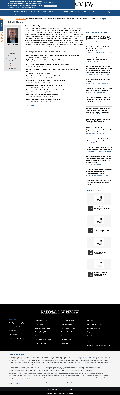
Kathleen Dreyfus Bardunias (95, 114)
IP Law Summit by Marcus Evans (100, 252)
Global (63, 336)
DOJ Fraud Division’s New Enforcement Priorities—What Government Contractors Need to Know (99, 171)
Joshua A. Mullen (92, 151)
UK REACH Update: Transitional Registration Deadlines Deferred (96, 59)
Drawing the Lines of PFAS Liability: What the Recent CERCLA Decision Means (55, 18)
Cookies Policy (12, 9)
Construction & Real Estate (43, 339)
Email (13, 66)
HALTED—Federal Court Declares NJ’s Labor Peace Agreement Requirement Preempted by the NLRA (98, 99)
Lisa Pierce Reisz (107, 52)
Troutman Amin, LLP (12, 51)
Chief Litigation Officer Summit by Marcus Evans (102, 231)
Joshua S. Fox (100, 103)
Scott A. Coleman (92, 83)
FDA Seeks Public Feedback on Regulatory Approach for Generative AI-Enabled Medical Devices (99, 130)
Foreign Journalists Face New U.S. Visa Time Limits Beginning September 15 (99, 89)
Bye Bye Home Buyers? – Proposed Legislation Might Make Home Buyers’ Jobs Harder (52, 70)
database (46, 359)
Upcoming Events (93, 190)
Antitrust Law (39, 324)
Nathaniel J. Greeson (102, 175)
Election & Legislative (67, 320)
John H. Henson (12, 44)
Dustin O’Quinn (92, 92)
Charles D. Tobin (101, 92)
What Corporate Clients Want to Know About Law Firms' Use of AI (98, 120)
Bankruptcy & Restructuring (43, 328)
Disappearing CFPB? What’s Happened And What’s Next (44, 99)
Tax (88, 341)
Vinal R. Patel (91, 133)
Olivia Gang (91, 122)
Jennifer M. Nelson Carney (95, 52)
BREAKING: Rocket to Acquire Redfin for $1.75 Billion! (44, 85)
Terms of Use (81, 357)
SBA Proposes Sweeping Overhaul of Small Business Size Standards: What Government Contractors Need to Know (99, 38)
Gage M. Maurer (107, 114)
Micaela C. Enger (100, 133)
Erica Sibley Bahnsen (105, 74)
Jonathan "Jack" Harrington (95, 164)
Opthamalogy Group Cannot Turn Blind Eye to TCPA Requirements (48, 60)
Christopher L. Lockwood (104, 151)
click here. (18, 383)
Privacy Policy (90, 357)
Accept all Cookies (49, 2)
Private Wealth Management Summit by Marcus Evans (102, 208)
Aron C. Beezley (92, 175)
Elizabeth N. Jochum (93, 41)
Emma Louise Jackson (94, 61)
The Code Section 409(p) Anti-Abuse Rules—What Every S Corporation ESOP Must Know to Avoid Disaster (98, 110)
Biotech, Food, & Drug (41, 332)
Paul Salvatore (92, 103)
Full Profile (12, 61)
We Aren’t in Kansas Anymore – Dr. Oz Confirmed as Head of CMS (48, 64)
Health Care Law (66, 339)
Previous (103, 19)
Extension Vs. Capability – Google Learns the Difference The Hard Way (49, 90)
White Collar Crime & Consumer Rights (98, 345)
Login (111, 5)
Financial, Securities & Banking (70, 332)
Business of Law (40, 336)
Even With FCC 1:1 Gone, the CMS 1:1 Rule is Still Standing (45, 80)
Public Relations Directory (16, 338)
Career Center (75, 11)
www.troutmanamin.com (12, 56)
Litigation (90, 332)
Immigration (64, 343)
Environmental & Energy (68, 324)
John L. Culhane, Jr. (103, 83)
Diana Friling (91, 142)
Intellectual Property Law (94, 324)
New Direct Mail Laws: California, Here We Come (42, 94)
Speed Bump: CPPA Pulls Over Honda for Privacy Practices (45, 76)
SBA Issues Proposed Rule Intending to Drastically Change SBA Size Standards (99, 148)
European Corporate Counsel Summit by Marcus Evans (100, 274)
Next (105, 19)
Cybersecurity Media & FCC (43, 343)
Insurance (90, 320)
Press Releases (13, 334)
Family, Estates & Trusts (68, 328)
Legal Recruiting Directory (16, 326)
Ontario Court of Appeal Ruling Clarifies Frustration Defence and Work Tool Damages (99, 182)
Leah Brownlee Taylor (93, 74)
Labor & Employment (93, 328)
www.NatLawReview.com (83, 359)
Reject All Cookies (50, 6)
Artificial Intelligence (41, 320)
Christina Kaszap (92, 186)
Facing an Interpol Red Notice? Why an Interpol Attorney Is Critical (99, 140)
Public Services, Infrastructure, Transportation (96, 337)
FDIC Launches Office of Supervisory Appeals (98, 80)
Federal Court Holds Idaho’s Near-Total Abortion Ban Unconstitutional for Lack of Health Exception (99, 49)
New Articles (2, 25)
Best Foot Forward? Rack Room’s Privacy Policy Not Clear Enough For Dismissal (53, 55)
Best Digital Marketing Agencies (18, 323)
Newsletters (53, 11)
